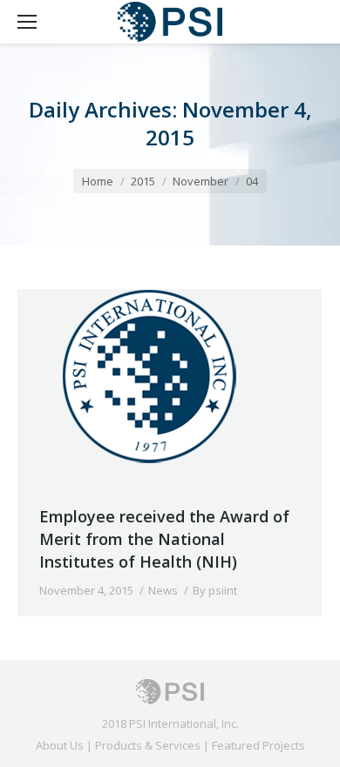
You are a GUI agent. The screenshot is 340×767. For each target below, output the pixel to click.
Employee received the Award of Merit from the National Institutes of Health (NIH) (164, 539)
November (200, 181)
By (215, 590)
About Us (60, 745)
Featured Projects (258, 745)
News (163, 590)
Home (97, 181)
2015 (143, 181)
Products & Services (148, 745)
